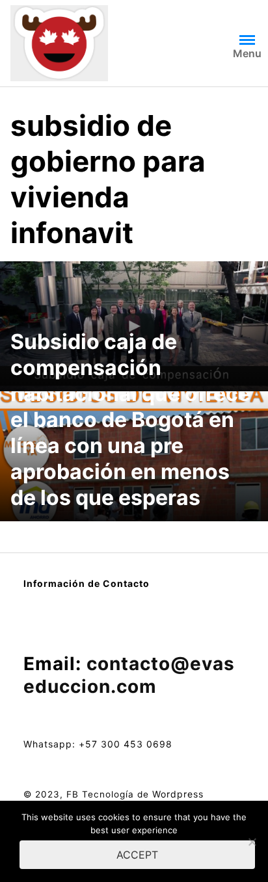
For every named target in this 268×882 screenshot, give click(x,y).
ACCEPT (137, 854)
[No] (251, 841)
